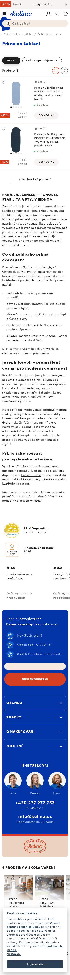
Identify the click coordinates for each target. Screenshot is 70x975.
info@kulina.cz (35, 816)
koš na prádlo (31, 475)
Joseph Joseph (34, 375)
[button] (35, 60)
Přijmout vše (35, 964)
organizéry (33, 479)
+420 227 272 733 (35, 803)
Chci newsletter (35, 679)
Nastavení (14, 953)
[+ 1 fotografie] (16, 93)
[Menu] (4, 13)
